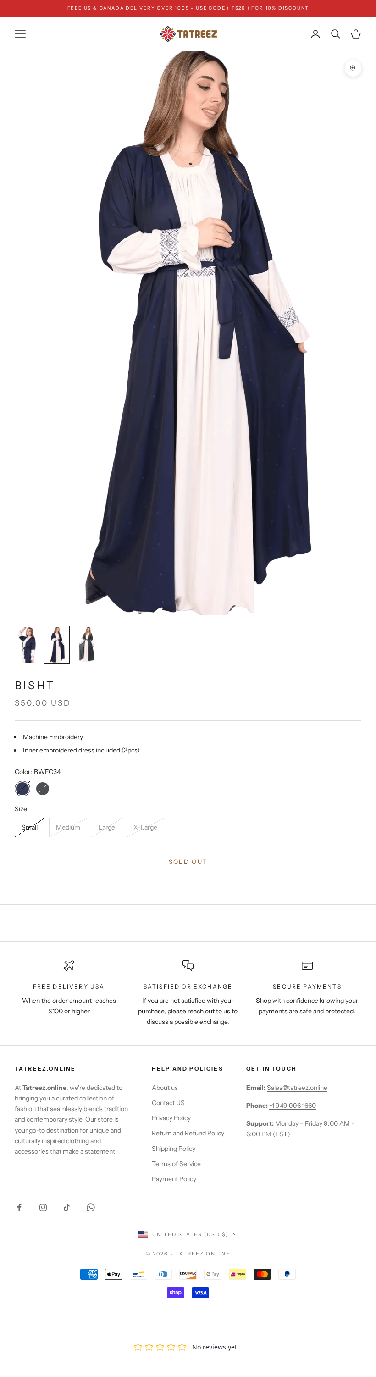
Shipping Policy (173, 1149)
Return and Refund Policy (188, 1133)
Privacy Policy (171, 1118)
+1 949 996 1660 (292, 1105)
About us (165, 1088)
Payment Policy (174, 1179)
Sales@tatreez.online (297, 1088)
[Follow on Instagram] (43, 1207)
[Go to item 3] (86, 645)
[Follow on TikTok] (67, 1207)
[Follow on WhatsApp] (90, 1207)
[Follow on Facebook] (19, 1207)
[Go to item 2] (57, 645)
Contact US (168, 1103)
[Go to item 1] (27, 645)
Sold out (188, 861)
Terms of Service (176, 1164)
